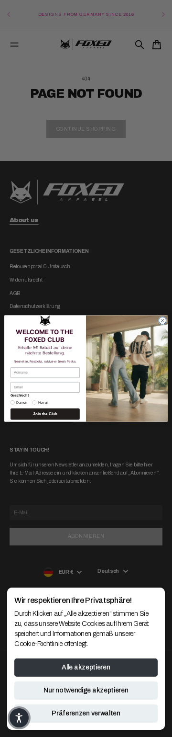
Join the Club (45, 414)
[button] (19, 717)
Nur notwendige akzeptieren (85, 690)
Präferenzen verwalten (86, 713)
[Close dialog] (162, 320)
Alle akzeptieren (86, 667)
